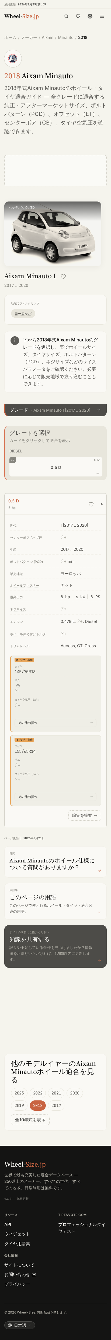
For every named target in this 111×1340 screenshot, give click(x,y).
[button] (55, 410)
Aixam (47, 37)
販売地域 (16, 574)
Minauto (66, 37)
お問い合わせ (17, 1274)
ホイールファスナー (24, 585)
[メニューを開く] (102, 16)
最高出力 (16, 597)
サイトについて (19, 1265)
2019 (19, 1105)
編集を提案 (85, 815)
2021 (56, 1093)
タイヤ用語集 (17, 1243)
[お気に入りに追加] (63, 276)
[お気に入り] (78, 16)
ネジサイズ (18, 609)
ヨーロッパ (23, 313)
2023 (19, 1093)
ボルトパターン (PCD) (26, 562)
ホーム (10, 37)
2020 (74, 1093)
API (7, 1224)
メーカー (29, 37)
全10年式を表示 (30, 1119)
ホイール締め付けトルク (28, 634)
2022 (38, 1093)
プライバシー (17, 1284)
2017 (56, 1105)
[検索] (66, 16)
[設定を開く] (90, 16)
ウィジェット (17, 1234)
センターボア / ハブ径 (26, 538)
